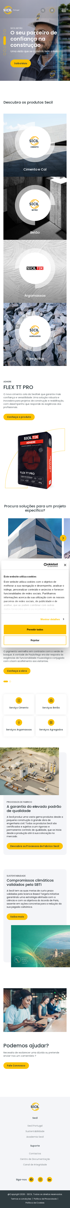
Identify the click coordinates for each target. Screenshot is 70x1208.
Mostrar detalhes (50, 619)
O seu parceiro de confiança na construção (33, 39)
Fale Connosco (16, 1065)
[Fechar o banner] (65, 565)
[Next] (63, 538)
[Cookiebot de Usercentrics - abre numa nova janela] (44, 565)
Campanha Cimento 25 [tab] (4, 50)
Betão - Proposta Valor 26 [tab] (4, 40)
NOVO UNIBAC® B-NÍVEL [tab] (4, 34)
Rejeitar (35, 640)
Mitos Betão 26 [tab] (4, 47)
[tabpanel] (35, 401)
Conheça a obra (17, 671)
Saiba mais (17, 916)
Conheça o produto (19, 417)
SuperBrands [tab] (4, 54)
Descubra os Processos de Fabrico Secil (34, 846)
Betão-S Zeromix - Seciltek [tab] (4, 30)
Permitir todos (35, 629)
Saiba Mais (20, 63)
